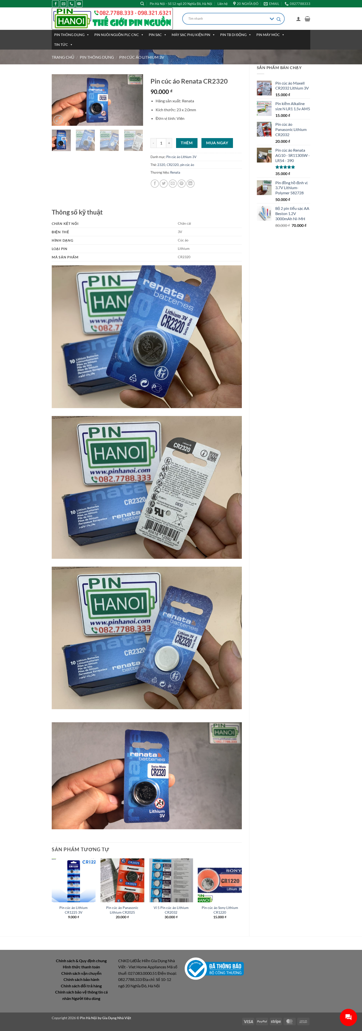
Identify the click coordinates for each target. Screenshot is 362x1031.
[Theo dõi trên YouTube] (79, 3)
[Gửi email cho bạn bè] (173, 184)
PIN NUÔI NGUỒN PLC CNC (116, 35)
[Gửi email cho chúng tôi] (63, 3)
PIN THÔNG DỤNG (69, 35)
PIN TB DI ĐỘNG (233, 35)
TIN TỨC (61, 44)
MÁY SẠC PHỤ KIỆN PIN (191, 35)
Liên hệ (222, 4)
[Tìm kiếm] (142, 3)
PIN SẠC (155, 35)
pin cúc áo (187, 165)
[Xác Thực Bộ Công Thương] (214, 968)
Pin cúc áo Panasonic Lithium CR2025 (122, 909)
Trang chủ (63, 57)
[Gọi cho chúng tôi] (71, 3)
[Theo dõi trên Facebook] (55, 3)
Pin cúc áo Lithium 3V (141, 57)
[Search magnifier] (278, 19)
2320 (161, 165)
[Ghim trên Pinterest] (182, 184)
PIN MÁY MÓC (268, 35)
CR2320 (173, 165)
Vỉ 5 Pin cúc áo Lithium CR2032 (171, 909)
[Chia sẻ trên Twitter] (164, 184)
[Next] (135, 100)
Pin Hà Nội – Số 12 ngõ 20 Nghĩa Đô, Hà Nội (181, 4)
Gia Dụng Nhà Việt (116, 1018)
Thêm (187, 143)
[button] (298, 18)
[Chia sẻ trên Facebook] (155, 184)
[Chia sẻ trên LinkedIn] (190, 184)
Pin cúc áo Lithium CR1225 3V (73, 909)
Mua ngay (217, 143)
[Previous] (59, 100)
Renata (175, 172)
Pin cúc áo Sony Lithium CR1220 (220, 909)
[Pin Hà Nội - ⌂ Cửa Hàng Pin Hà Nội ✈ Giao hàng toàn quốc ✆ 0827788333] (113, 18)
